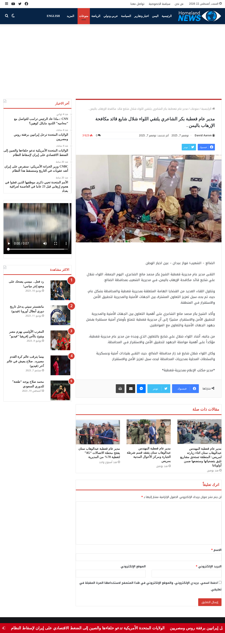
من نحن (179, 4)
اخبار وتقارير (141, 16)
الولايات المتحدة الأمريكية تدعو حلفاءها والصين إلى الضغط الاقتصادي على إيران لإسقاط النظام (103, 628)
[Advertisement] (112, 61)
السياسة (126, 16)
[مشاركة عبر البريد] (130, 388)
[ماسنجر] (141, 388)
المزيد (70, 16)
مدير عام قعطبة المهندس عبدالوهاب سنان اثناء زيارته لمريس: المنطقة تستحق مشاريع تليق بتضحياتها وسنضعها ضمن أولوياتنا (200, 457)
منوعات (83, 16)
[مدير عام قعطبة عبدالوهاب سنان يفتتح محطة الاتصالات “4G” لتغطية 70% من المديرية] (98, 431)
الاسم (216, 550)
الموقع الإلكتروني (133, 566)
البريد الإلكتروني (208, 566)
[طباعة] (120, 388)
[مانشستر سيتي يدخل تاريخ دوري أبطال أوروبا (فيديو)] (60, 315)
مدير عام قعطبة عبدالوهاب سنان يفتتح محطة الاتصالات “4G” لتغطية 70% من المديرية (99, 453)
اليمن (155, 16)
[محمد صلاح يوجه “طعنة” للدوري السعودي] (60, 390)
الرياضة (95, 16)
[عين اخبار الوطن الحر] (200, 16)
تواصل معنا (137, 4)
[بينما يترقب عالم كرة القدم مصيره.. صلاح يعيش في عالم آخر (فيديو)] (60, 365)
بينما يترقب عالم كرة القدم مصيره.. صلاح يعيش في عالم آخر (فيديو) (25, 361)
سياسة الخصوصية (159, 4)
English (53, 16)
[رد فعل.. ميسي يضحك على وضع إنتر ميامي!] (60, 290)
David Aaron (203, 135)
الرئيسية (167, 16)
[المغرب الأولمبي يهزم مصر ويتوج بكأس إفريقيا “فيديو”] (60, 340)
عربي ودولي (110, 16)
